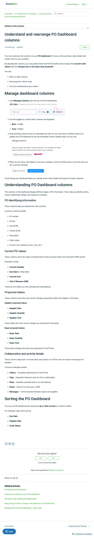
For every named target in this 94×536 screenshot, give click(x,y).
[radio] (40, 458)
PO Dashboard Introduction (15, 490)
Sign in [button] (84, 4)
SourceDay (8, 14)
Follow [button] (84, 47)
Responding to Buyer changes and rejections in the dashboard (29, 503)
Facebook (6, 443)
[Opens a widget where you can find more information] (9, 532)
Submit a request (56, 470)
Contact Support (72, 4)
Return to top (10, 478)
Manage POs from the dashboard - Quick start (23, 508)
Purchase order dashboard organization (21, 499)
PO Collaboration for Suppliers (25, 14)
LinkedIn (13, 443)
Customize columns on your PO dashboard (22, 494)
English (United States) (78, 526)
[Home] (11, 6)
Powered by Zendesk (83, 534)
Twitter (9, 443)
